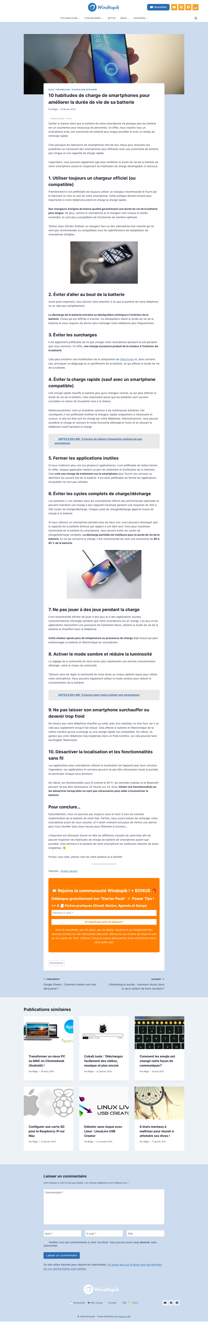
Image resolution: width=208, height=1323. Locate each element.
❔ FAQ (122, 1302)
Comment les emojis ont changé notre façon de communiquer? (157, 1061)
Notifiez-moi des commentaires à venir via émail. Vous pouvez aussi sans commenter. (100, 1244)
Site (130, 1233)
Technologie (63, 89)
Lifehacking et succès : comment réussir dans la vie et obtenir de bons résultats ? (136, 984)
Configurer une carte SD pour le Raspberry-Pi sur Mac (47, 1131)
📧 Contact (110, 1302)
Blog (51, 89)
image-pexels (69, 871)
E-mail (91, 1233)
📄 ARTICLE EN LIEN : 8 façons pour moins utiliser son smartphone (97, 694)
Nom (49, 1233)
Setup (112, 18)
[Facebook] (188, 7)
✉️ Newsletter (158, 7)
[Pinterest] (181, 7)
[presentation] (48, 1032)
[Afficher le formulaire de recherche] (196, 18)
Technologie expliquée (84, 89)
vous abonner (141, 1242)
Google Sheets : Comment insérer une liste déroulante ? (70, 984)
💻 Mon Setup (94, 1302)
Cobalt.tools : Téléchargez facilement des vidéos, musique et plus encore (103, 1061)
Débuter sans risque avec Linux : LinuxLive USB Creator (103, 1131)
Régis (55, 109)
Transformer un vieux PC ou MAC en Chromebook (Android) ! (47, 1061)
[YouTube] (174, 7)
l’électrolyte (127, 359)
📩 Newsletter (77, 1302)
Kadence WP (124, 1316)
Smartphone (56, 963)
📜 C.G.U (133, 1302)
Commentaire (54, 1192)
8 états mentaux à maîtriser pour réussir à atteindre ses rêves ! (157, 1131)
